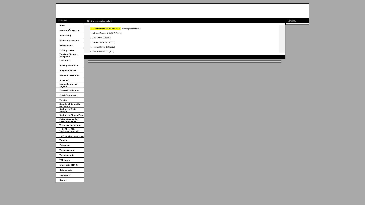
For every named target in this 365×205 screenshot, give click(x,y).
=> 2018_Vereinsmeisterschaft (71, 135)
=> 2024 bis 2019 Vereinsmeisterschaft (68, 130)
